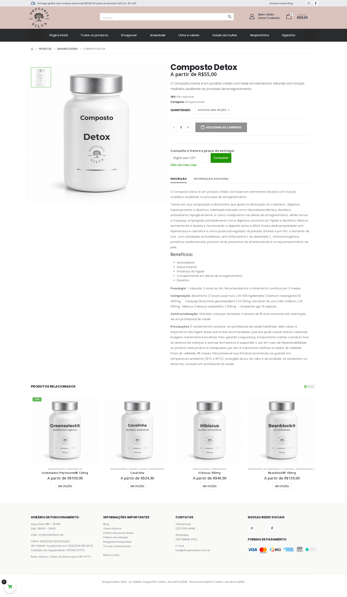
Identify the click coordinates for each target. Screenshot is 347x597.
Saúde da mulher (224, 35)
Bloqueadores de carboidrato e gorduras (199, 469)
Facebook (272, 528)
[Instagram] (308, 3)
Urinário (61, 469)
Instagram (252, 528)
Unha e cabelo (189, 35)
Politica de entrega (115, 537)
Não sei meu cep (183, 165)
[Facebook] (315, 3)
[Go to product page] (65, 430)
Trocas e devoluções (117, 546)
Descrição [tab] (178, 179)
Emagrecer (129, 35)
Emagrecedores (195, 102)
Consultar (221, 158)
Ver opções (65, 486)
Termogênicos (146, 469)
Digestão (288, 35)
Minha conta (111, 555)
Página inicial (58, 35)
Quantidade (180, 110)
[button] (305, 386)
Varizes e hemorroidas (79, 469)
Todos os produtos (94, 35)
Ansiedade (157, 35)
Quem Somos (112, 528)
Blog (106, 524)
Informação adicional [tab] (211, 179)
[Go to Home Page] (32, 49)
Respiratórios (259, 35)
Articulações (272, 469)
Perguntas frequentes (117, 541)
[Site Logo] (39, 18)
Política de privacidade (118, 533)
